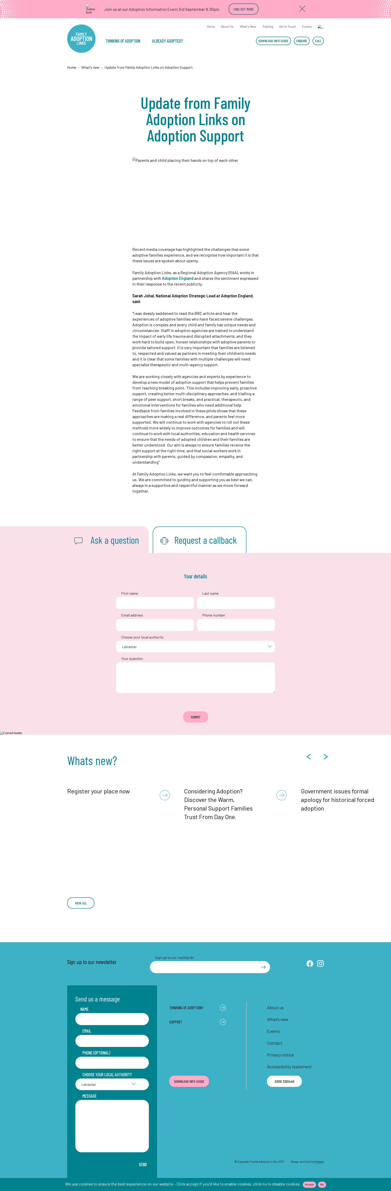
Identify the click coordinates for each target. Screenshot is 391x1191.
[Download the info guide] (273, 41)
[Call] (318, 41)
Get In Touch (287, 26)
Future (319, 1161)
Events (307, 26)
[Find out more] (243, 9)
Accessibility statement (289, 1066)
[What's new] (91, 67)
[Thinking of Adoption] (125, 41)
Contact (274, 1042)
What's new (277, 1019)
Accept (309, 1184)
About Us (227, 26)
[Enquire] (301, 41)
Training (267, 26)
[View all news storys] (81, 903)
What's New (248, 26)
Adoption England (177, 278)
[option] (118, 790)
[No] (386, 1184)
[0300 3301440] (284, 1081)
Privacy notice (280, 1054)
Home (211, 26)
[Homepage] (81, 38)
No (322, 1184)
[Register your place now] (118, 790)
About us (275, 1007)
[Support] (169, 41)
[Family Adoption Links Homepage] (73, 67)
